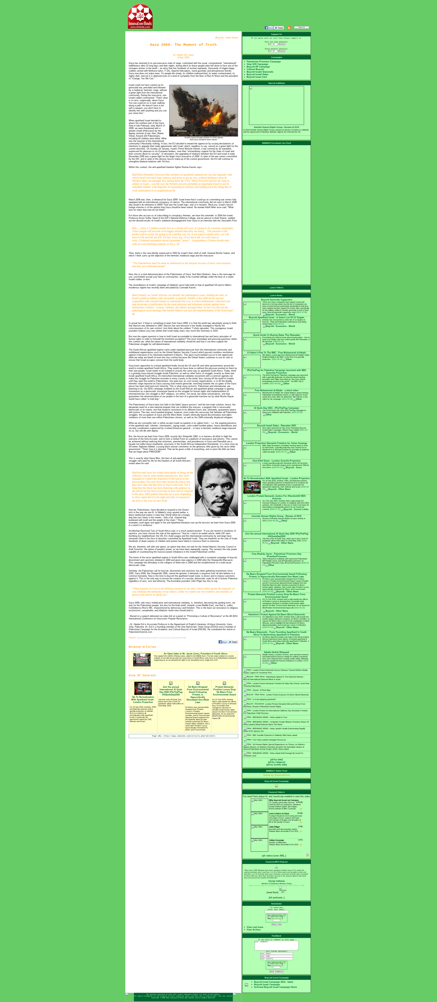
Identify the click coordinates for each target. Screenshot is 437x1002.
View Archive (253, 929)
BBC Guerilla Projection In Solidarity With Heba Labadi (274, 735)
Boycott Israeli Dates (257, 74)
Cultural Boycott (255, 69)
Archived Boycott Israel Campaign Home (275, 987)
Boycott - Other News (226, 37)
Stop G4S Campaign (257, 64)
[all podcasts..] (276, 897)
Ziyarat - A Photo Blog (261, 690)
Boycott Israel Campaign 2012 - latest (273, 982)
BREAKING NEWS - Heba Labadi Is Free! (269, 717)
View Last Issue (255, 927)
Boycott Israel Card (257, 77)
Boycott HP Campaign (258, 66)
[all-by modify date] (276, 764)
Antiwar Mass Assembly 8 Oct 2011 (285, 829)
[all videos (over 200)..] (274, 855)
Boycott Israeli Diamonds (260, 72)
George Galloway (276, 881)
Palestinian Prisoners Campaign (264, 61)
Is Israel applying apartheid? (264, 699)
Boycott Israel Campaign (267, 984)
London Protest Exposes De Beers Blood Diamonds (287, 695)
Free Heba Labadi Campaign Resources (269, 740)
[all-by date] (276, 759)
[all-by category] (276, 762)
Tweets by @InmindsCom (276, 775)
